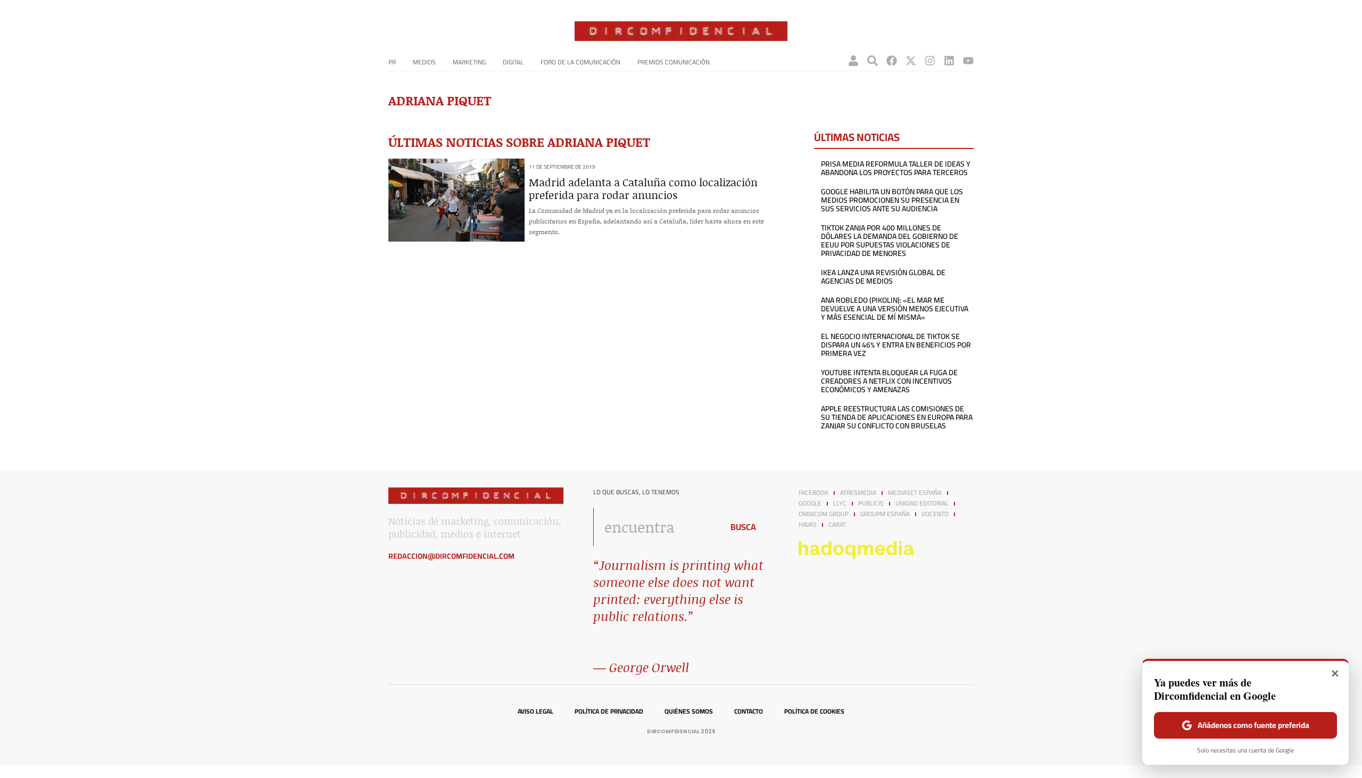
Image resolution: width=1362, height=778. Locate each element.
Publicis (871, 503)
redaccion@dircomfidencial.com (451, 556)
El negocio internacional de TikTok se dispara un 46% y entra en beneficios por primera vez (896, 344)
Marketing (469, 62)
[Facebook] (891, 60)
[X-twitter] (911, 60)
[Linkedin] (949, 60)
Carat (837, 524)
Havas (808, 524)
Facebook (813, 492)
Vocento (935, 514)
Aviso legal (535, 711)
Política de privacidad (609, 711)
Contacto (748, 711)
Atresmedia (858, 492)
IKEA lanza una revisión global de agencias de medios (883, 277)
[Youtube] (968, 60)
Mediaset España (915, 492)
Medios (424, 62)
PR (392, 62)
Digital (513, 62)
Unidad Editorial (922, 503)
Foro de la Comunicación (580, 62)
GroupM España (885, 514)
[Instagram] (930, 60)
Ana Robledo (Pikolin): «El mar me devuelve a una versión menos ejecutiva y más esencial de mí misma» (894, 308)
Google (810, 503)
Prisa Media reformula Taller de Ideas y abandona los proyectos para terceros (895, 168)
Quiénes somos (689, 711)
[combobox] (655, 527)
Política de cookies (814, 711)
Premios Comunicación (673, 62)
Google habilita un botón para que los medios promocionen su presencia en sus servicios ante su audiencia (892, 200)
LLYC (839, 503)
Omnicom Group (824, 514)
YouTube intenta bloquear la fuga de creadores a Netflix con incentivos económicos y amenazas (889, 381)
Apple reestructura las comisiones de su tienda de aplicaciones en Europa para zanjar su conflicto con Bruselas (897, 417)
